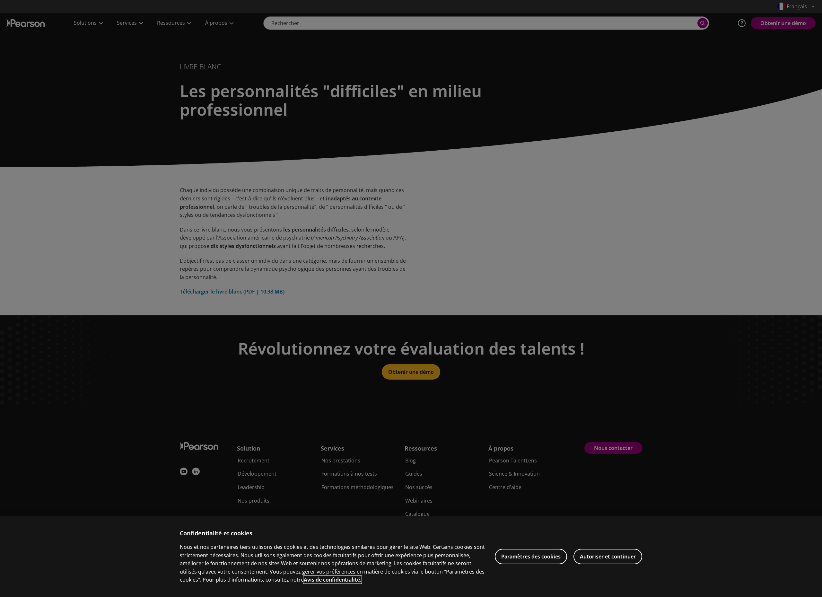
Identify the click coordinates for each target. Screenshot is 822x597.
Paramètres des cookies (531, 556)
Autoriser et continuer (608, 556)
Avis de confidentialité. (332, 579)
